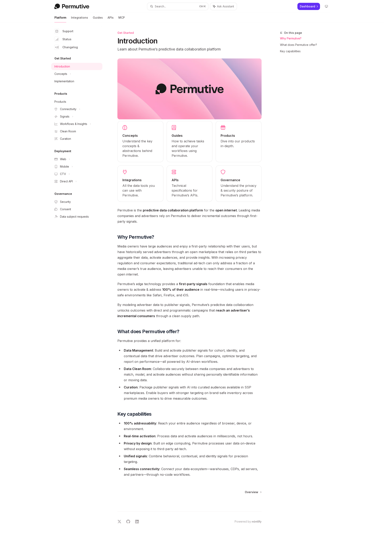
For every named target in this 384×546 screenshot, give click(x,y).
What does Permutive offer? (298, 44)
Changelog (70, 47)
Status (66, 39)
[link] (140, 141)
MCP (121, 17)
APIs (111, 17)
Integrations (79, 17)
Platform (60, 17)
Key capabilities (290, 51)
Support (67, 31)
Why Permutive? (290, 38)
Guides (98, 17)
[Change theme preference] (326, 6)
